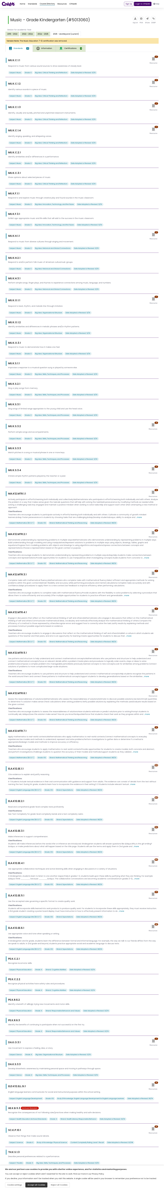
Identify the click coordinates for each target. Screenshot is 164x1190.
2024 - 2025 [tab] (43, 34)
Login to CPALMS (142, 4)
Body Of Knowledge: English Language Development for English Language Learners (90, 1098)
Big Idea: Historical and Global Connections (52, 248)
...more (139, 517)
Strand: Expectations (64, 790)
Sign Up (129, 4)
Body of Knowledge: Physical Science (52, 1142)
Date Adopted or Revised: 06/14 (140, 1098)
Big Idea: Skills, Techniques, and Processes (52, 374)
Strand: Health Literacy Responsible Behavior (78, 1119)
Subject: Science (16, 1142)
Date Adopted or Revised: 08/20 (103, 523)
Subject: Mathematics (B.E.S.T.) (21, 523)
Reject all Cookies (59, 1185)
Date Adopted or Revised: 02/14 (82, 970)
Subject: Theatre (16, 1163)
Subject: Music (15, 72)
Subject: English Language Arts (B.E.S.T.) (25, 790)
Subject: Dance (15, 1054)
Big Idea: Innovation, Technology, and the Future (54, 204)
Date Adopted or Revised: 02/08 (120, 1142)
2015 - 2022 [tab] (12, 34)
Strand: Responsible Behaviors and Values (63, 1011)
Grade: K (28, 72)
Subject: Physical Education (20, 970)
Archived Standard (29, 1108)
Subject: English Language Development (25, 1098)
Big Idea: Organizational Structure (48, 313)
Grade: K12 (42, 523)
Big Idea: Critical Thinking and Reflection (51, 72)
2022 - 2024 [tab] (27, 34)
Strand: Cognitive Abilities (56, 970)
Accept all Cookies (36, 1185)
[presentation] (12, 34)
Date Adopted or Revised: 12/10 (83, 72)
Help (157, 4)
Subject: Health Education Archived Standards (28, 1119)
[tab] (19, 48)
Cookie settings (14, 1185)
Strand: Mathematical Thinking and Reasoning (68, 523)
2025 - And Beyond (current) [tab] (66, 34)
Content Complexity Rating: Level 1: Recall (87, 1142)
